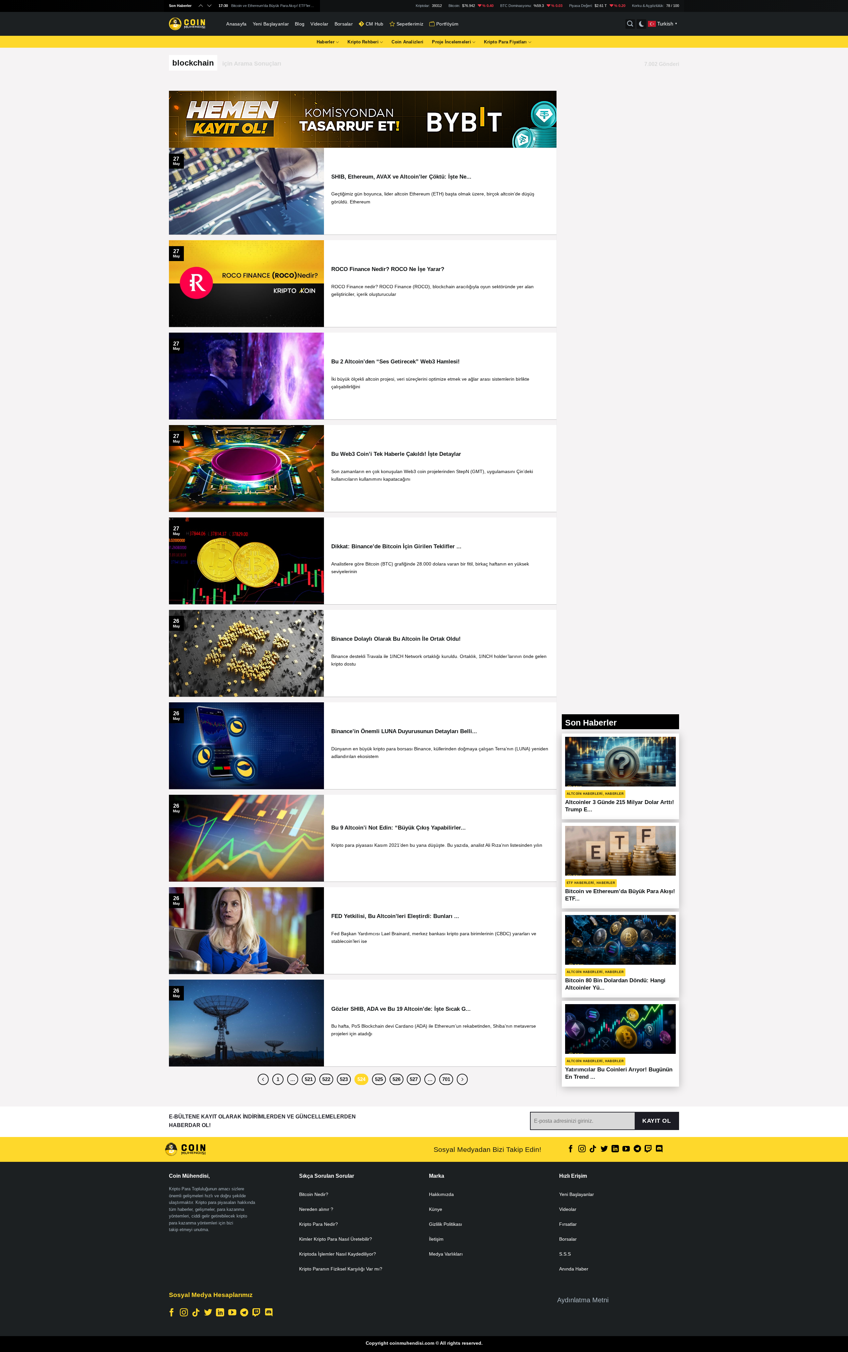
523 (344, 1079)
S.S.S (565, 1254)
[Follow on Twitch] (648, 1149)
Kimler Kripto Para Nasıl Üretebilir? (335, 1239)
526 (396, 1079)
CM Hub (375, 24)
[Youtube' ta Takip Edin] (626, 1149)
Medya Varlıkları (446, 1254)
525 (379, 1079)
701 (446, 1079)
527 (414, 1079)
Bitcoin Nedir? (313, 1194)
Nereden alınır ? (316, 1209)
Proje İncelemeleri (451, 41)
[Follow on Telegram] (637, 1149)
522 (326, 1079)
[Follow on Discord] (659, 1149)
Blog (299, 24)
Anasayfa (236, 24)
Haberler (326, 41)
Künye (435, 1209)
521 (309, 1079)
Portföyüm (447, 24)
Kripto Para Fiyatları (505, 41)
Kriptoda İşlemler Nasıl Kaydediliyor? (337, 1254)
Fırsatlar (568, 1224)
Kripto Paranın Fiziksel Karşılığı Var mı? (340, 1268)
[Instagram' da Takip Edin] (582, 1149)
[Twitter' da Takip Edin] (604, 1149)
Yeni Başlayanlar (271, 24)
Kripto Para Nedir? (318, 1224)
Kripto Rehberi (363, 41)
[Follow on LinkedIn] (615, 1149)
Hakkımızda (441, 1194)
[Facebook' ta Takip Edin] (570, 1149)
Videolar (319, 24)
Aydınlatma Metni (583, 1300)
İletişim (436, 1239)
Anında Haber (573, 1268)
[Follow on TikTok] (593, 1149)
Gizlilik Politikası (445, 1224)
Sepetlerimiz (410, 24)
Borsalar (344, 24)
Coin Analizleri (407, 41)
